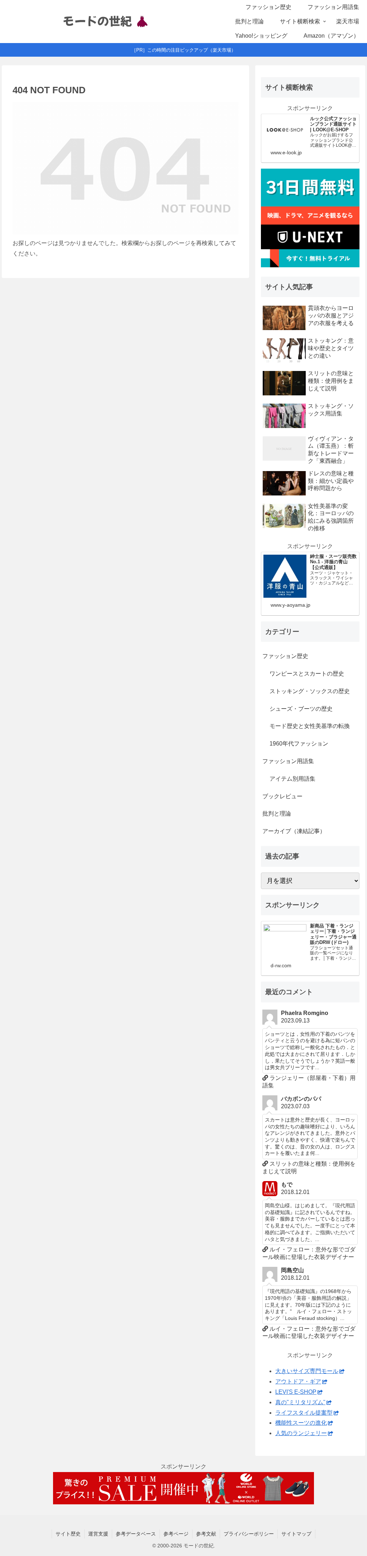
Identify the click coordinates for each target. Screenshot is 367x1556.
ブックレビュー (282, 796)
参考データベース (136, 1534)
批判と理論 (276, 813)
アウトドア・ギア (298, 1381)
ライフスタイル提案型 (304, 1413)
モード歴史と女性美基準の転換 (310, 726)
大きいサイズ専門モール (306, 1371)
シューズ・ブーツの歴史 (301, 709)
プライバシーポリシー (249, 1534)
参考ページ (176, 1534)
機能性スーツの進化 (301, 1423)
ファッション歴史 (285, 656)
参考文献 (206, 1534)
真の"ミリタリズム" (300, 1402)
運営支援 (98, 1534)
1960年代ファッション (299, 744)
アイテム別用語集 (292, 779)
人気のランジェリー (301, 1433)
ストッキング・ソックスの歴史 (310, 691)
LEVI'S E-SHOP (295, 1392)
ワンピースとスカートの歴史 (307, 674)
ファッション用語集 (288, 761)
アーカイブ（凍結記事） (293, 831)
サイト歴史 (68, 1534)
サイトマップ (296, 1534)
